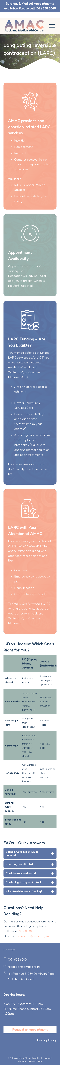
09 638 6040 (26, 931)
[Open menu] (52, 26)
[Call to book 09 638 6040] (30, 6)
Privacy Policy (47, 1040)
